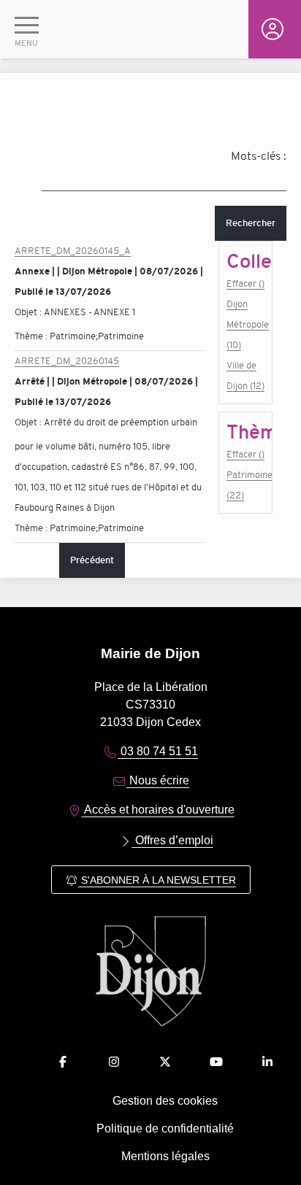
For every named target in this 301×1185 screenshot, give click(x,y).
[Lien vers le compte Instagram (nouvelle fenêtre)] (114, 1062)
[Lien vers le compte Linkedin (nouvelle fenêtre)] (267, 1062)
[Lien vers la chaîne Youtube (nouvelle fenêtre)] (216, 1062)
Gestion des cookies (165, 1101)
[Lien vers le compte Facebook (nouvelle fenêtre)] (63, 1062)
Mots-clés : (258, 156)
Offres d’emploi (172, 840)
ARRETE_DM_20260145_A (73, 250)
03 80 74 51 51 (158, 751)
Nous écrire (157, 780)
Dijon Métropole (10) (245, 324)
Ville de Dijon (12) (245, 375)
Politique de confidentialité (165, 1128)
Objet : (29, 312)
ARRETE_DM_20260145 (67, 361)
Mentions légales (165, 1156)
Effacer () (245, 283)
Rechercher (250, 223)
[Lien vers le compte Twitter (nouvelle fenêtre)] (165, 1062)
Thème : (32, 336)
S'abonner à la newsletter (157, 880)
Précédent (92, 560)
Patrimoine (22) (245, 484)
